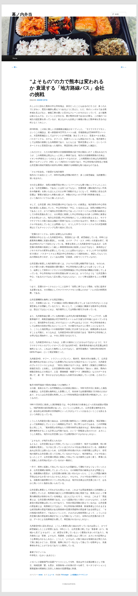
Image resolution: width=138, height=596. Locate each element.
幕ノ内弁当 (22, 14)
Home (15, 58)
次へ (123, 67)
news (41, 574)
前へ (14, 67)
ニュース (51, 574)
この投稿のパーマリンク (79, 574)
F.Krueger (65, 574)
